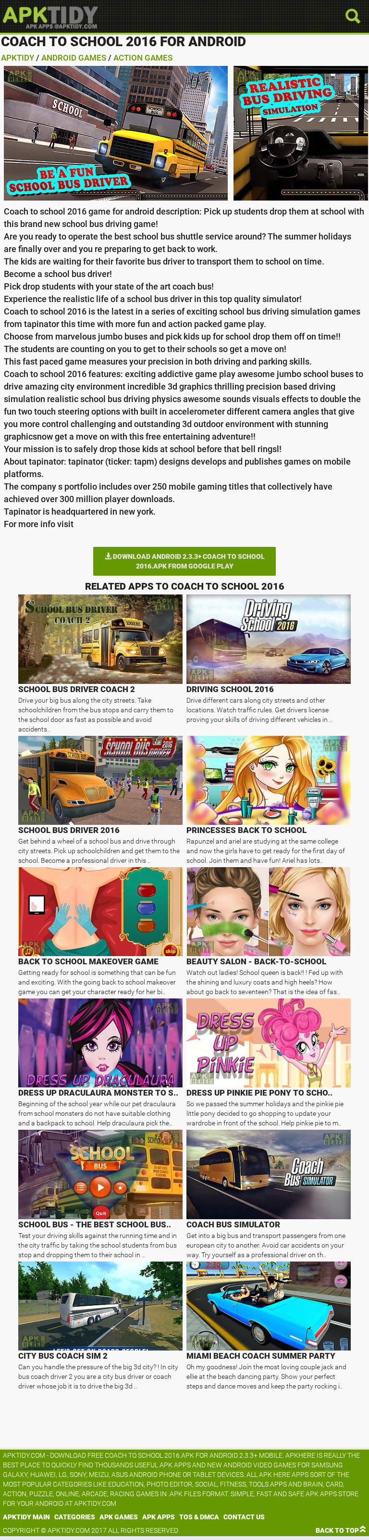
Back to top (337, 1530)
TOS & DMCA (199, 1517)
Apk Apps (158, 1517)
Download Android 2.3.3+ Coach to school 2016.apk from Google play (188, 561)
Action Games (142, 58)
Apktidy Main (26, 1517)
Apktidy (17, 58)
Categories (74, 1517)
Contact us (244, 1517)
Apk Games (118, 1517)
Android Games (73, 58)
